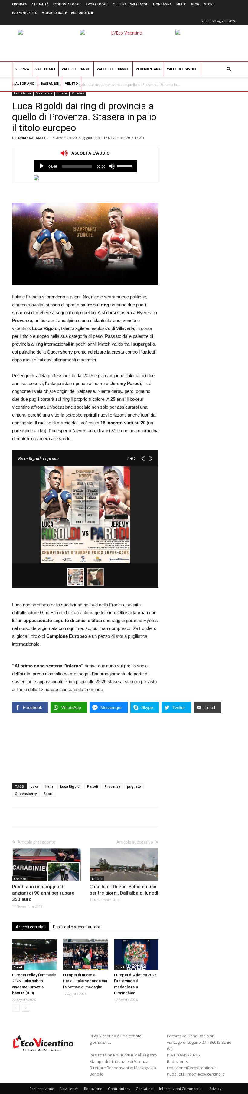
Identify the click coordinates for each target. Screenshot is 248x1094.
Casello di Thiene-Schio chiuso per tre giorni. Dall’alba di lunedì (124, 890)
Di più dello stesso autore (76, 926)
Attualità (40, 4)
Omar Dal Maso (31, 137)
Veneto (71, 83)
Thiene (62, 93)
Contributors (119, 1088)
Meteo (181, 4)
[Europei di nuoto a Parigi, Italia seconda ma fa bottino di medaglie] (85, 954)
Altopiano (24, 83)
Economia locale (67, 4)
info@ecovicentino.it (205, 1074)
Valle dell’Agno (76, 69)
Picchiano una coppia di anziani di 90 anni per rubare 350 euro (43, 893)
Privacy (215, 1088)
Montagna (162, 4)
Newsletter (69, 1088)
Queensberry (26, 793)
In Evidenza (22, 93)
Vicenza (22, 69)
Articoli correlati (31, 926)
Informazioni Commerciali (181, 1088)
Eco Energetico (25, 13)
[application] (85, 166)
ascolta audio (42, 166)
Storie (209, 4)
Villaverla (78, 93)
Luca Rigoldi (70, 786)
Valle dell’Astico (182, 69)
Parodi (92, 786)
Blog (195, 4)
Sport (48, 793)
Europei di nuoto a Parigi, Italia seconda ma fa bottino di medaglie (85, 981)
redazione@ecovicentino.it (191, 1067)
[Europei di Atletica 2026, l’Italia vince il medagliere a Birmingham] (136, 954)
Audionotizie (82, 13)
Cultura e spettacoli (130, 4)
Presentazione (42, 1088)
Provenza (112, 786)
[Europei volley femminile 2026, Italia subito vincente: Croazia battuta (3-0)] (34, 954)
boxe (35, 786)
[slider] (125, 165)
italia (49, 786)
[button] (228, 69)
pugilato (134, 786)
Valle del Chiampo (113, 69)
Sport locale (97, 4)
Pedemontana (148, 69)
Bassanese (50, 83)
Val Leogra (45, 69)
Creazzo (20, 879)
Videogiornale (54, 13)
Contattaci (144, 1088)
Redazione (93, 1088)
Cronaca (19, 4)
